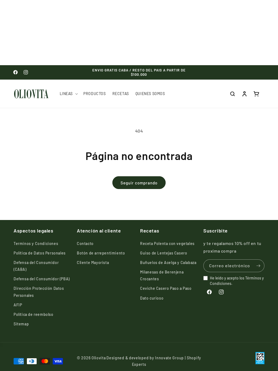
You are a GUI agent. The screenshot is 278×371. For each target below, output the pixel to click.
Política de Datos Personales (40, 253)
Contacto (85, 243)
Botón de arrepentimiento (101, 253)
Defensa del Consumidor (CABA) (36, 266)
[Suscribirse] (258, 265)
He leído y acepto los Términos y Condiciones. (237, 281)
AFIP (18, 305)
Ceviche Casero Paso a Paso (166, 288)
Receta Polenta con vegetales (167, 243)
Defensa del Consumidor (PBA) (42, 278)
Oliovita (98, 358)
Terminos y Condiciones (36, 243)
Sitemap (21, 324)
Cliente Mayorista (93, 262)
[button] (68, 93)
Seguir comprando (139, 182)
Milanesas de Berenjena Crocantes (162, 275)
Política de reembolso (33, 314)
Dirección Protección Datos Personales (39, 291)
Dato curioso (151, 298)
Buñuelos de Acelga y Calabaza (168, 262)
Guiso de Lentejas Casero (163, 253)
